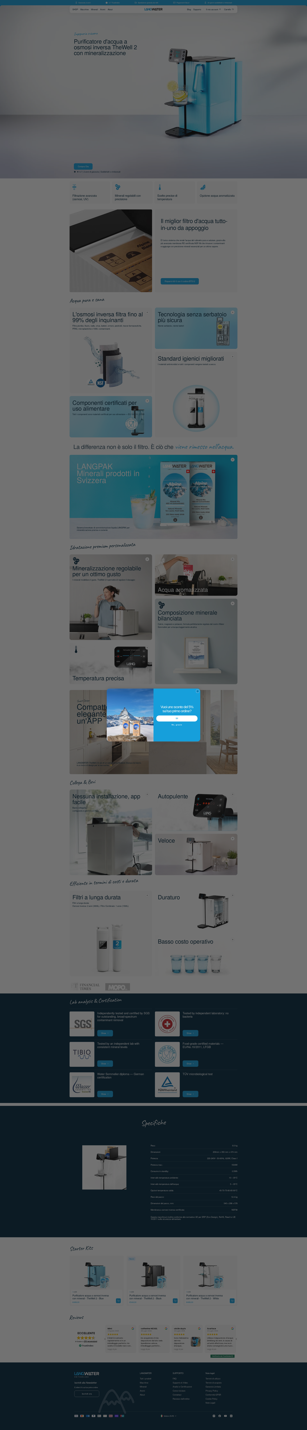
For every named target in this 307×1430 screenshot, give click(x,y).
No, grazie (177, 724)
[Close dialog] (197, 691)
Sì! (177, 718)
